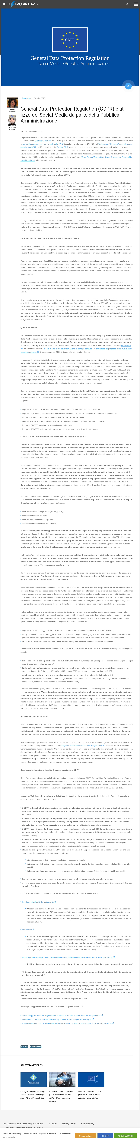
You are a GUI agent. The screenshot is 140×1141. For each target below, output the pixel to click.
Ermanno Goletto (12, 128)
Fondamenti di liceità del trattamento (38, 902)
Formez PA (61, 147)
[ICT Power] (20, 4)
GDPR (25, 1047)
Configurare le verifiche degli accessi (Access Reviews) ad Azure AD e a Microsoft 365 (33, 1094)
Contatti (53, 1124)
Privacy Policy (68, 1124)
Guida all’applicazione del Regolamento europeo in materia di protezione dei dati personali (61, 1015)
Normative (26, 98)
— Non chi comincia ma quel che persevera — (24, 1128)
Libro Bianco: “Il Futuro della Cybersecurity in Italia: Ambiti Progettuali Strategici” (56, 1019)
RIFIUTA (105, 1136)
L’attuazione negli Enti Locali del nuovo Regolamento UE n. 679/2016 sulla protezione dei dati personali (66, 1023)
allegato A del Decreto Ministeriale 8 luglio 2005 (81, 745)
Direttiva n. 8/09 (41, 141)
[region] (70, 1134)
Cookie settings (85, 1136)
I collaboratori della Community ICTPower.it (23, 1124)
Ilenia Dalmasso (12, 110)
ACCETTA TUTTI (125, 1136)
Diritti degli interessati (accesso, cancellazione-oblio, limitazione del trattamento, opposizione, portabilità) (67, 957)
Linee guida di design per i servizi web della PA (41, 144)
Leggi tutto (21, 1137)
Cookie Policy (87, 1124)
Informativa (27, 930)
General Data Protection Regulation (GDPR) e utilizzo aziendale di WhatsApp (90, 1094)
